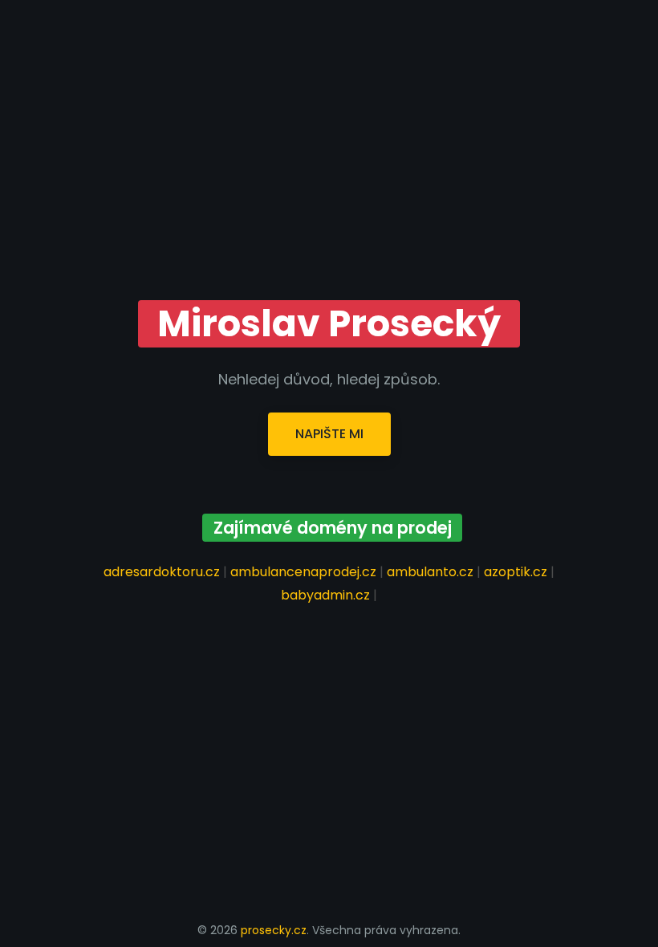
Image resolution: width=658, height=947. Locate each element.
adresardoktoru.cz (162, 572)
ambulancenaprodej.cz (303, 572)
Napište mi (329, 434)
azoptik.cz (515, 572)
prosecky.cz (274, 930)
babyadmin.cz (325, 595)
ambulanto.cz (430, 572)
